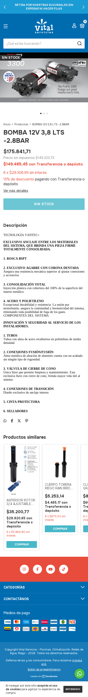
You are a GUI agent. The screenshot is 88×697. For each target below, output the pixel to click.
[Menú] (6, 26)
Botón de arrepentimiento (44, 669)
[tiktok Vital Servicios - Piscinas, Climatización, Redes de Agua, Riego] (63, 569)
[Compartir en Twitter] (19, 421)
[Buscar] (79, 43)
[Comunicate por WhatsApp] (79, 674)
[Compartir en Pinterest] (26, 421)
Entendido (73, 689)
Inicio (6, 124)
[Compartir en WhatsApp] (5, 421)
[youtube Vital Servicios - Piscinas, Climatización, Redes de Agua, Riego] (50, 569)
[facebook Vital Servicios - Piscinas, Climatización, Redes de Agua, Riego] (37, 569)
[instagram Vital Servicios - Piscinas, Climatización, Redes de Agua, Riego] (24, 569)
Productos (21, 124)
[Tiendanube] (44, 676)
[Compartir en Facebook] (12, 421)
